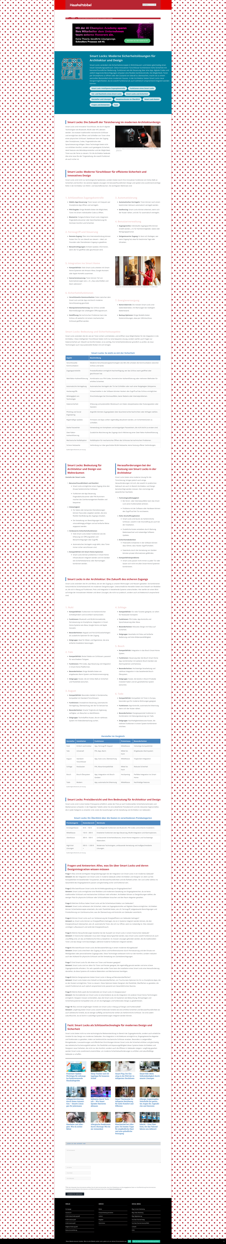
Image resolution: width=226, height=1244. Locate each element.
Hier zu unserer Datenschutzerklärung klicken (146, 1241)
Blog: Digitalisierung (137, 1216)
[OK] (224, 1241)
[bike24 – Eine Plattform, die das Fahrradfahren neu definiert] (150, 1117)
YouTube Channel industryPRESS (140, 1223)
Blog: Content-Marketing (138, 1209)
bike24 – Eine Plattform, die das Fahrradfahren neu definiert (149, 1126)
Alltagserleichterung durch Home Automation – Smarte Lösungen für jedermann (75, 1102)
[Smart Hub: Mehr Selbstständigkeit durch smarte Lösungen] (150, 1066)
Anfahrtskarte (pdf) (70, 1223)
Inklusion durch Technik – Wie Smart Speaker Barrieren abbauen (100, 1102)
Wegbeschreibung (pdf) (71, 1226)
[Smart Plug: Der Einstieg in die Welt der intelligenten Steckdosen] (125, 1066)
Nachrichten (102, 1223)
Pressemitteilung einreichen (106, 1212)
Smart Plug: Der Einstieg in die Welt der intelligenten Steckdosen (125, 1075)
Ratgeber (101, 1219)
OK (129, 1241)
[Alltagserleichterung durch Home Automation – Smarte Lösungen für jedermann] (76, 1092)
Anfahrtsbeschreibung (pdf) (72, 1216)
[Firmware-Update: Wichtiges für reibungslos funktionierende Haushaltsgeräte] (76, 1066)
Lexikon (101, 1216)
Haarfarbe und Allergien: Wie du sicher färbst (75, 1126)
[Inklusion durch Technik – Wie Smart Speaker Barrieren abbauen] (101, 1092)
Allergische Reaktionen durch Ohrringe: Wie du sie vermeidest (101, 1126)
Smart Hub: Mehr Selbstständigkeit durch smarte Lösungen (150, 1075)
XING (133, 1230)
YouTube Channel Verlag (138, 1219)
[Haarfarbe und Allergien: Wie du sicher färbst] (76, 1117)
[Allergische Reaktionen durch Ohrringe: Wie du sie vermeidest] (101, 1117)
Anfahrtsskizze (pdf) (70, 1219)
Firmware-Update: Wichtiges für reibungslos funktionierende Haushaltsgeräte (76, 1077)
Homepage (68, 1209)
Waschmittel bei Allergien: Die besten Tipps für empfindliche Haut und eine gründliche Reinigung (124, 1129)
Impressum (68, 1212)
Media (100, 1209)
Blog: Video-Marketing (137, 1212)
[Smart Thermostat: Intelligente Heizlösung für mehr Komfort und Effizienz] (125, 1092)
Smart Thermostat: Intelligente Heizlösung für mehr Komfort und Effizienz (124, 1102)
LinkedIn (134, 1226)
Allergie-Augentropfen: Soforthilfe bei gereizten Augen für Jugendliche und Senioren (150, 1102)
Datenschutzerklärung (115, 1189)
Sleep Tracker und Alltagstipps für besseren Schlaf (100, 1075)
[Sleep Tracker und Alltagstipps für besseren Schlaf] (101, 1066)
